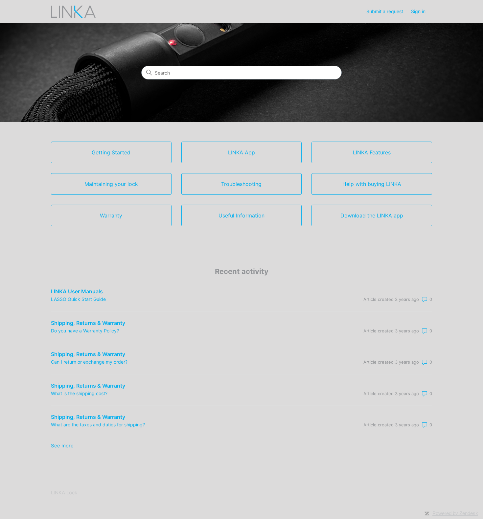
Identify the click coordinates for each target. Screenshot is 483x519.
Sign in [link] (418, 11)
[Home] (73, 12)
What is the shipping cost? (79, 393)
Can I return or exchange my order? (89, 362)
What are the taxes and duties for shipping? (98, 424)
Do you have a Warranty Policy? (85, 330)
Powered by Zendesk (455, 513)
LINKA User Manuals (77, 291)
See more (62, 445)
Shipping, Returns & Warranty (88, 323)
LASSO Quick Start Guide (78, 299)
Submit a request (384, 11)
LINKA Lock (64, 492)
